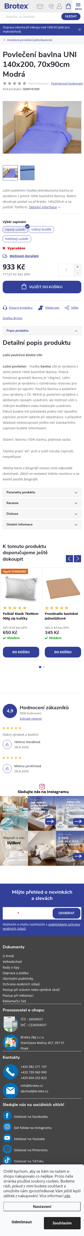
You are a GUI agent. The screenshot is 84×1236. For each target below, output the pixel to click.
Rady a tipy (11, 967)
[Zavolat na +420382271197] (51, 6)
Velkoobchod (12, 961)
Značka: (12, 318)
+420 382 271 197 (34, 1066)
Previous (69, 558)
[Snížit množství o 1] (77, 273)
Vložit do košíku (45, 287)
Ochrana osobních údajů (21, 984)
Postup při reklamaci (18, 995)
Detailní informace (43, 207)
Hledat (71, 16)
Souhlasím (62, 1223)
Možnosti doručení (24, 256)
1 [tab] (40, 667)
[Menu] (78, 6)
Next (77, 558)
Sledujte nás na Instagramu (43, 792)
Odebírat (66, 913)
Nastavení (42, 1206)
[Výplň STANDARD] (21, 588)
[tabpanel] (21, 614)
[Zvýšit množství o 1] (77, 267)
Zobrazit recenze (31, 719)
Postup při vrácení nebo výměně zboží (31, 990)
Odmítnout (22, 1221)
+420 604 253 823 (34, 1078)
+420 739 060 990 (34, 1072)
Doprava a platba (15, 973)
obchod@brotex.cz (34, 1091)
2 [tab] (44, 667)
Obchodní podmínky (18, 978)
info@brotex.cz (32, 1085)
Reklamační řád (14, 1001)
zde (67, 1195)
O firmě (8, 956)
